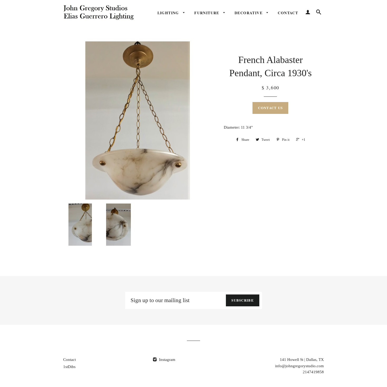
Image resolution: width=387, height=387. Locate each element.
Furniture (207, 13)
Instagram (166, 359)
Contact (288, 13)
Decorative (249, 13)
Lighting (169, 13)
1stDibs (69, 367)
